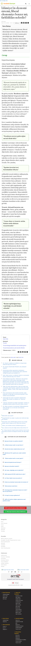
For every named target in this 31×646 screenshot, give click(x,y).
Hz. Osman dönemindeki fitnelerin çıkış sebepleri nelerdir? (14, 367)
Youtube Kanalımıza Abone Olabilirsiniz (16, 508)
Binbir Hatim (5, 597)
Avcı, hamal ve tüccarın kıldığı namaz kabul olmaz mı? (15, 427)
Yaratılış (3, 531)
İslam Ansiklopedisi (5, 548)
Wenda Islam (18, 607)
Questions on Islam (19, 595)
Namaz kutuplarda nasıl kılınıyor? (13, 462)
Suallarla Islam (18, 598)
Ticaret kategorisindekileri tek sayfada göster (14, 345)
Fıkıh (2, 521)
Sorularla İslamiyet (6, 594)
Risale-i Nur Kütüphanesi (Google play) (19, 622)
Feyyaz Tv (5, 626)
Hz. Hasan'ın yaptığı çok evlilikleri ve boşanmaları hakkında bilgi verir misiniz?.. (15, 363)
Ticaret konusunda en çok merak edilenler (14, 348)
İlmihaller (3, 546)
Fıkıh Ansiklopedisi (5, 541)
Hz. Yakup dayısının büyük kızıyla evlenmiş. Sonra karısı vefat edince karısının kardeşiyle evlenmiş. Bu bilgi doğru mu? (15, 431)
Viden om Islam (18, 604)
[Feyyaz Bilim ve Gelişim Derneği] (15, 576)
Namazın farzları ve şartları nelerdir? (14, 441)
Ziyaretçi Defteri (5, 560)
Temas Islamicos (18, 609)
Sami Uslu (5, 339)
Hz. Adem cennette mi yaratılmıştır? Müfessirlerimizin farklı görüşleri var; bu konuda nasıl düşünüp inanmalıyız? (15, 408)
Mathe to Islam (18, 612)
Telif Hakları (4, 564)
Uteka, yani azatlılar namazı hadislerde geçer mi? (14, 425)
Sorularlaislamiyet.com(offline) (21, 639)
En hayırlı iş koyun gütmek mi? (12, 495)
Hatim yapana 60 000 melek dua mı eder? (15, 474)
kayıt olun (21, 357)
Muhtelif (3, 529)
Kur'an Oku (18, 635)
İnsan (2, 524)
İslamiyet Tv (5, 629)
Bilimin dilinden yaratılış (6, 538)
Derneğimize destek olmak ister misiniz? (15, 579)
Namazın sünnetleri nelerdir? (12, 466)
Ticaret (5, 343)
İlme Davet (5, 598)
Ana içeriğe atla (3, 0)
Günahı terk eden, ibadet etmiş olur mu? (15, 449)
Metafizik (3, 528)
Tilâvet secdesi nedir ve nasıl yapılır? (14, 458)
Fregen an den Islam (19, 600)
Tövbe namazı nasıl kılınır (11, 486)
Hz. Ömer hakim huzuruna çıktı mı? (13, 478)
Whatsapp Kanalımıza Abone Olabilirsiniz (16, 511)
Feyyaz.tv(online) (19, 641)
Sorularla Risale (5, 620)
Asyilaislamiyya (18, 601)
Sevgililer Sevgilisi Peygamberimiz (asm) (10, 540)
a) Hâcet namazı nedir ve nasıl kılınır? (14, 445)
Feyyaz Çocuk (18, 642)
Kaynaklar (3, 558)
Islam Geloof (18, 606)
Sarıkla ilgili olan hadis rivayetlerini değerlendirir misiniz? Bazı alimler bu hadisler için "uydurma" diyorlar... (14, 399)
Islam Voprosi (18, 597)
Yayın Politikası (4, 561)
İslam (2, 526)
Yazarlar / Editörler (5, 557)
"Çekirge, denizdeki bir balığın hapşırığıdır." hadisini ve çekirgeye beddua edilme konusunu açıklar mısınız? (16, 403)
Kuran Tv (4, 627)
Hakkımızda (4, 555)
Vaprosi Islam (18, 603)
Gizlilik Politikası (5, 563)
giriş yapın (13, 357)
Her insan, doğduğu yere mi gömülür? (14, 470)
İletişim (2, 566)
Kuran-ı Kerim (5, 595)
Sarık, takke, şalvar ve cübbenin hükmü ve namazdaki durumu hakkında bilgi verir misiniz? (16, 376)
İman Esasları (4, 523)
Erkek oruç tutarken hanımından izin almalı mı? (16, 482)
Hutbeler (3, 544)
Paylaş (17, 23)
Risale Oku (5, 621)
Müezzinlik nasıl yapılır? (7, 415)
